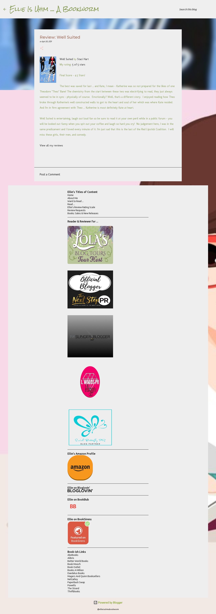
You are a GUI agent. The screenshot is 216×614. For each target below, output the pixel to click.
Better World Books (78, 561)
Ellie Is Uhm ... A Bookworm (54, 9)
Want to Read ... (76, 201)
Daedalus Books (76, 573)
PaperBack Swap (76, 582)
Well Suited (66, 59)
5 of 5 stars (78, 64)
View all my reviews (51, 145)
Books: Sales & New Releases (83, 213)
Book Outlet (74, 567)
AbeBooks (73, 555)
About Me (73, 198)
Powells (72, 585)
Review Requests (77, 210)
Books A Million (76, 570)
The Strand (73, 588)
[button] (42, 48)
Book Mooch (74, 564)
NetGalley (73, 579)
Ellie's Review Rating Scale (81, 207)
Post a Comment (50, 174)
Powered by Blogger (110, 602)
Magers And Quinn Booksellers (84, 576)
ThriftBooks (74, 591)
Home (71, 195)
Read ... (71, 204)
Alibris (71, 558)
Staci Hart (83, 59)
